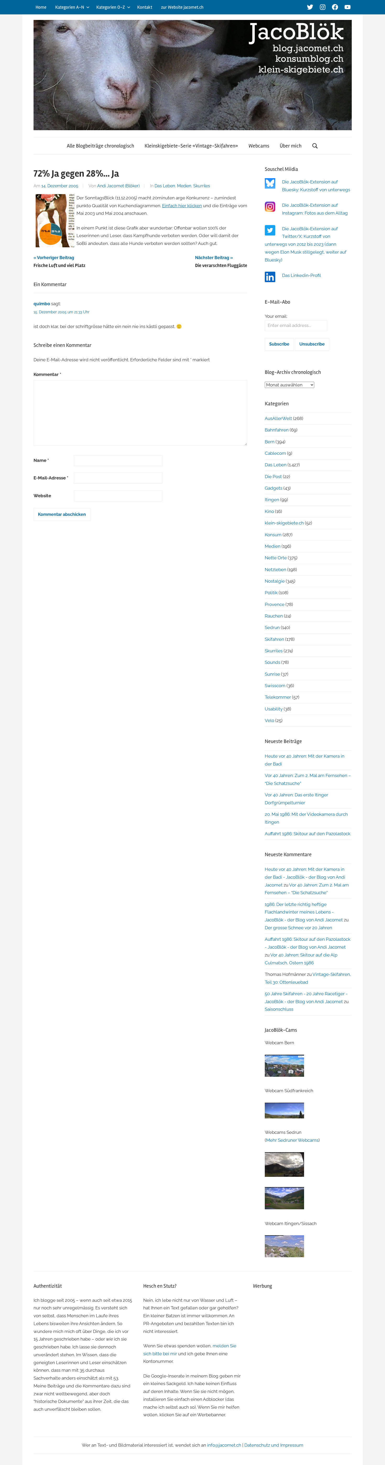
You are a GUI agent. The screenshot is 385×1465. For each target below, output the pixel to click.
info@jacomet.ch (224, 1445)
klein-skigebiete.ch (284, 523)
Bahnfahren (277, 430)
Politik (271, 592)
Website (42, 495)
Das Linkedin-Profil (301, 275)
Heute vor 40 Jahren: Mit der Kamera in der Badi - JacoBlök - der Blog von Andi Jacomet (305, 877)
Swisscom (275, 685)
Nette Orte (276, 557)
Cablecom (275, 453)
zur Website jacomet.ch (182, 7)
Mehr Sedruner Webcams (292, 1140)
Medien (184, 185)
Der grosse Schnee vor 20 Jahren (298, 927)
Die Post (273, 476)
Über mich (290, 146)
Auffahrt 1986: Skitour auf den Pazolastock (307, 833)
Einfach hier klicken (182, 205)
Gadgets (273, 488)
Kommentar (47, 374)
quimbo (42, 303)
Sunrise (272, 674)
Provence (274, 604)
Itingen (272, 499)
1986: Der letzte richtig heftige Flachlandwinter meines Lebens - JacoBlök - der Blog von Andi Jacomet (304, 912)
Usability (274, 709)
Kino (269, 511)
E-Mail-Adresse (51, 477)
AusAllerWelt (278, 418)
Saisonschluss (279, 1009)
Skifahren (274, 639)
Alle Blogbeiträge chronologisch (100, 146)
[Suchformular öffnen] (315, 145)
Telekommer (278, 697)
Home (41, 7)
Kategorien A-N (69, 7)
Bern (269, 441)
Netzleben (275, 569)
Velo (269, 720)
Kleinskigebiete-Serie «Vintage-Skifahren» (191, 146)
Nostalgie (275, 581)
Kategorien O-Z (110, 7)
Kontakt (144, 7)
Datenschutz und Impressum (273, 1445)
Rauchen (274, 616)
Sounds (272, 662)
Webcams (259, 146)
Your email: (276, 316)
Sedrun (272, 627)
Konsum (273, 534)
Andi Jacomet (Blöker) (118, 185)
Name (41, 460)
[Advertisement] (302, 1331)
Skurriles (201, 185)
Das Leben (165, 185)
